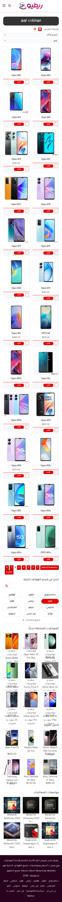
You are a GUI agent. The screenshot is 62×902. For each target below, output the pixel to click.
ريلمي (31, 601)
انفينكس (12, 607)
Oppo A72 (16, 246)
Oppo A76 (45, 246)
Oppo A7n (45, 159)
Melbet (31, 896)
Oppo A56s (46, 511)
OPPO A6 (45, 333)
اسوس (16, 886)
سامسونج (50, 595)
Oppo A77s (16, 204)
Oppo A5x (16, 333)
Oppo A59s (16, 379)
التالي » (9, 572)
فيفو (31, 607)
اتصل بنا (10, 891)
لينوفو (12, 614)
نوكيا (50, 614)
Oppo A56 (16, 511)
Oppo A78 (45, 204)
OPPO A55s (46, 553)
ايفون (31, 595)
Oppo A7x (16, 117)
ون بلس (31, 614)
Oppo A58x (16, 420)
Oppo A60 (16, 288)
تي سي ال (51, 891)
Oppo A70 (45, 288)
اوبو (50, 601)
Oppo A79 (16, 159)
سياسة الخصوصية (35, 891)
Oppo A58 (16, 466)
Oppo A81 (45, 117)
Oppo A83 (46, 75)
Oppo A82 (16, 75)
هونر (12, 601)
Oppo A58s (46, 466)
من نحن (20, 891)
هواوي (12, 595)
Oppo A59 (46, 420)
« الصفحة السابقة (49, 568)
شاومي (50, 607)
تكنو (9, 886)
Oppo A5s (45, 379)
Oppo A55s (16, 553)
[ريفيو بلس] (31, 6)
